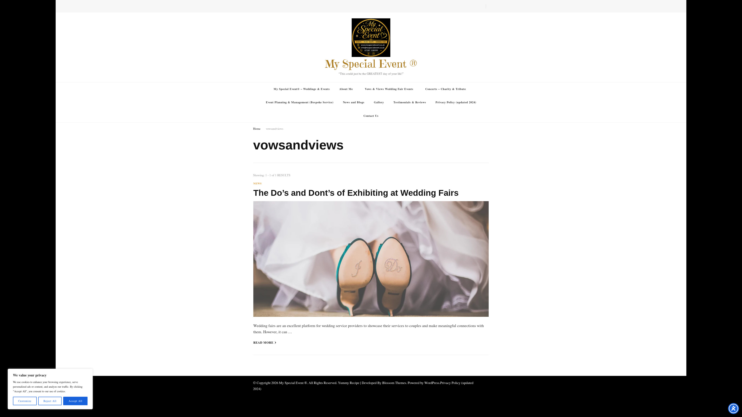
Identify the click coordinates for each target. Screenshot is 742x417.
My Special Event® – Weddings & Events (302, 89)
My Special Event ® (371, 64)
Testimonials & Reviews (409, 102)
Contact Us (371, 116)
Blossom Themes (394, 382)
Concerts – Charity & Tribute (445, 89)
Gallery (379, 102)
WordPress (431, 382)
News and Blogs (353, 102)
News (257, 183)
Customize (24, 401)
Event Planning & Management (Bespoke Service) (300, 102)
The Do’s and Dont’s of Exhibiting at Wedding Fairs (356, 192)
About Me (346, 89)
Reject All (49, 401)
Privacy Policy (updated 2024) (456, 102)
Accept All (75, 401)
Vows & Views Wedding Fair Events (389, 89)
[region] (50, 389)
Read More (263, 342)
